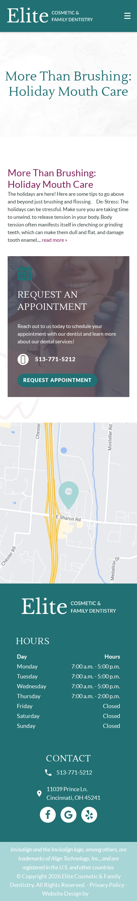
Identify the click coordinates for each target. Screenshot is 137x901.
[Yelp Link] (89, 815)
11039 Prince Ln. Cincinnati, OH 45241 (73, 793)
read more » (54, 240)
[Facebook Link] (48, 815)
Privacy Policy (107, 885)
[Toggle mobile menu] (127, 15)
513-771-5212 (55, 359)
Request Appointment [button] (57, 380)
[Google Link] (68, 815)
